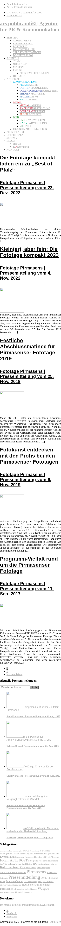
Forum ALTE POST (14, 860)
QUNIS (44, 878)
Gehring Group (14, 864)
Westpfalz (19, 892)
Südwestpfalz (18, 889)
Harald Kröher (27, 864)
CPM (56, 854)
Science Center (14, 881)
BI (40, 851)
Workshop (28, 892)
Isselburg (41, 864)
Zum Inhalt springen (17, 4)
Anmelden (55, 921)
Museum (22, 872)
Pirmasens (36, 871)
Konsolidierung (51, 864)
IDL (35, 863)
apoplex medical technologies (11, 851)
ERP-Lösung (53, 857)
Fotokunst (43, 860)
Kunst (23, 867)
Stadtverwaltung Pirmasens (10, 885)
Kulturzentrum (10, 867)
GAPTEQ (3, 864)
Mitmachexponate (43, 868)
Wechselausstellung (7, 892)
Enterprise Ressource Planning (28, 857)
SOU (40, 881)
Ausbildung (34, 851)
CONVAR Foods (18, 854)
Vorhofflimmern (31, 889)
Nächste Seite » (14, 674)
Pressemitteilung (24, 877)
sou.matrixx (48, 881)
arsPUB (26, 851)
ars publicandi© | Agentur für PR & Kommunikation (29, 26)
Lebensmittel (31, 867)
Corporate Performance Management (40, 854)
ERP (45, 857)
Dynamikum (7, 856)
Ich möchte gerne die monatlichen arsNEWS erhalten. (27, 904)
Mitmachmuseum (9, 872)
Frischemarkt (53, 861)
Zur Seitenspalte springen (20, 7)
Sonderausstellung (30, 882)
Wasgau (43, 888)
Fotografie (33, 860)
